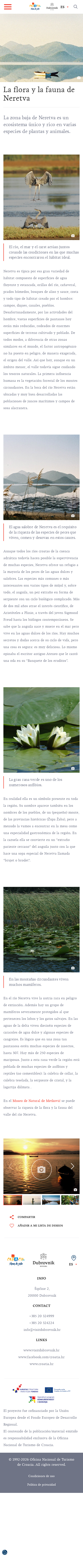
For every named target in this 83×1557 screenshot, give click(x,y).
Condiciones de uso (41, 1476)
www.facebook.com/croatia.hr (41, 1357)
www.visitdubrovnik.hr (41, 1350)
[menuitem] (25, 1388)
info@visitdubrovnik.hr (42, 1330)
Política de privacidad (41, 1484)
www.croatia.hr (42, 1364)
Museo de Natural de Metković (35, 1101)
